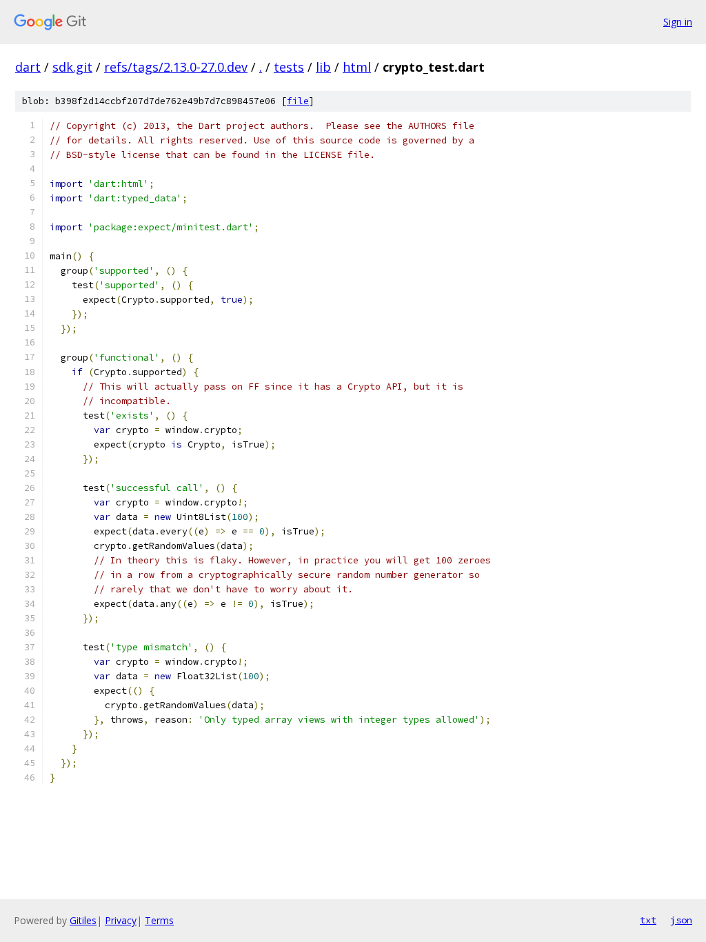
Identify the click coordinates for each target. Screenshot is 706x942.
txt (648, 920)
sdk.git (72, 67)
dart (28, 67)
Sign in (677, 21)
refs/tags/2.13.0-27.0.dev (176, 67)
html (357, 67)
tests (289, 67)
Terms (159, 920)
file (298, 101)
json (681, 920)
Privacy (121, 920)
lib (323, 67)
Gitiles (83, 920)
